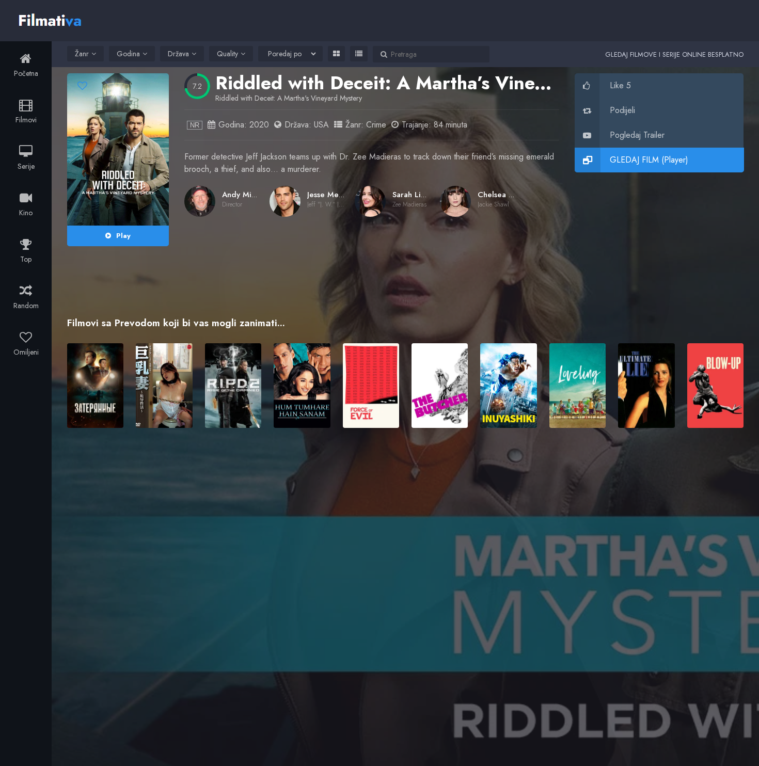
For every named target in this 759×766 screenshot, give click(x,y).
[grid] (336, 53)
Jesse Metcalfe (332, 194)
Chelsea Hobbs (504, 194)
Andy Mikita (243, 194)
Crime (376, 125)
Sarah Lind (411, 194)
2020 (259, 125)
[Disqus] (405, 585)
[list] (359, 53)
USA (321, 125)
